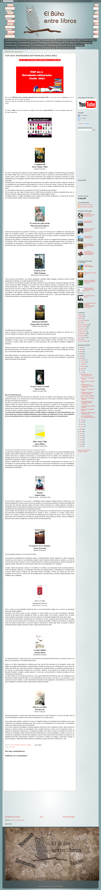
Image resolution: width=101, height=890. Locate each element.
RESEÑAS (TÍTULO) (46, 42)
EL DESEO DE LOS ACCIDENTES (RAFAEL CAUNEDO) (87, 386)
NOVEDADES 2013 (49, 48)
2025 (80, 349)
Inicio (41, 817)
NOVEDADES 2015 (52, 45)
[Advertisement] (40, 803)
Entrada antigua (69, 817)
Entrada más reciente (12, 817)
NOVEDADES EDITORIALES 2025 (15, 40)
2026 (80, 347)
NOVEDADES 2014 (35, 48)
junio (82, 372)
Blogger (61, 886)
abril (82, 422)
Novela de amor (82, 329)
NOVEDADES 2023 (48, 40)
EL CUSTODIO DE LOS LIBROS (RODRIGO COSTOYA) (86, 403)
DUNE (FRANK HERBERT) (87, 396)
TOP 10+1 (12, 747)
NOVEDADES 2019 (85, 42)
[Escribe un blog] (36, 745)
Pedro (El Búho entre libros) (86, 204)
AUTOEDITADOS (72, 42)
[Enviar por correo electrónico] (35, 745)
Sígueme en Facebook (79, 115)
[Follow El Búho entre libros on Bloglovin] (84, 124)
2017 (80, 435)
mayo (82, 420)
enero (82, 426)
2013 (80, 444)
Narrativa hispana (82, 326)
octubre (83, 364)
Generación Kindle (82, 320)
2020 (81, 429)
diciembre (83, 360)
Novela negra (81, 335)
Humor (79, 322)
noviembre (83, 362)
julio (82, 370)
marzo (82, 424)
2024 (80, 351)
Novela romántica (82, 337)
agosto (82, 368)
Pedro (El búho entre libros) (86, 207)
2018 (80, 433)
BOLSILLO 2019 (66, 45)
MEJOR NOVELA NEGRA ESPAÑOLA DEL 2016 (89, 289)
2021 (80, 358)
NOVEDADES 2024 (34, 40)
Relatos (79, 339)
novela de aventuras (82, 341)
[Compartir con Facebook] (39, 745)
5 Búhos (80, 318)
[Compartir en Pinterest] (41, 745)
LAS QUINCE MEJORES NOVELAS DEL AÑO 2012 (89, 215)
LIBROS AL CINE (59, 42)
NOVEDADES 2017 (25, 45)
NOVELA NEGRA (61, 40)
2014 (80, 442)
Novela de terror (82, 331)
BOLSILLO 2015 (22, 48)
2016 (80, 437)
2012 (80, 446)
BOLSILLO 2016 (10, 48)
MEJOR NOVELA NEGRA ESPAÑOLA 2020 (89, 245)
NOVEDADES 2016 (39, 45)
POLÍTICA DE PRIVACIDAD (66, 48)
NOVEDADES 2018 (10, 45)
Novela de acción (82, 328)
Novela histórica (82, 333)
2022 (80, 356)
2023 (80, 353)
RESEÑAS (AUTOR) (74, 40)
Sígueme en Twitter (79, 119)
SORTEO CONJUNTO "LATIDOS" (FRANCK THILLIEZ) (89, 282)
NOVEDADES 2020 (11, 42)
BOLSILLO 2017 (78, 45)
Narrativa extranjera (83, 324)
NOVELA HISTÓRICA (89, 40)
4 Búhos (80, 314)
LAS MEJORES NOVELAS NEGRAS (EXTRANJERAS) (89, 253)
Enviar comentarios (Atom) (17, 820)
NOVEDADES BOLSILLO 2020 (28, 42)
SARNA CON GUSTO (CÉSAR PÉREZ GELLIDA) (89, 230)
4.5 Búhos (80, 316)
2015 (80, 439)
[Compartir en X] (38, 745)
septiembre (83, 366)
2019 (80, 431)
